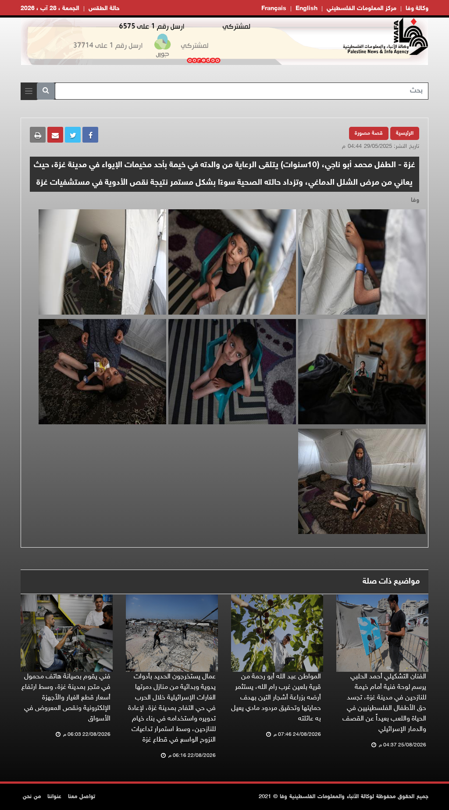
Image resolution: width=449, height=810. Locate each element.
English (306, 8)
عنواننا (54, 796)
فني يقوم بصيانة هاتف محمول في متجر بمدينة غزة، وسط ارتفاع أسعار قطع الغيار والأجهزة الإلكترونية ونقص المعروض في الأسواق (65, 698)
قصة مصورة (369, 133)
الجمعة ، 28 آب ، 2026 (50, 8)
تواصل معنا (81, 796)
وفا (415, 200)
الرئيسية (404, 133)
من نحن (32, 796)
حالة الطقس (104, 8)
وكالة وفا (417, 8)
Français (273, 8)
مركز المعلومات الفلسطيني (361, 8)
